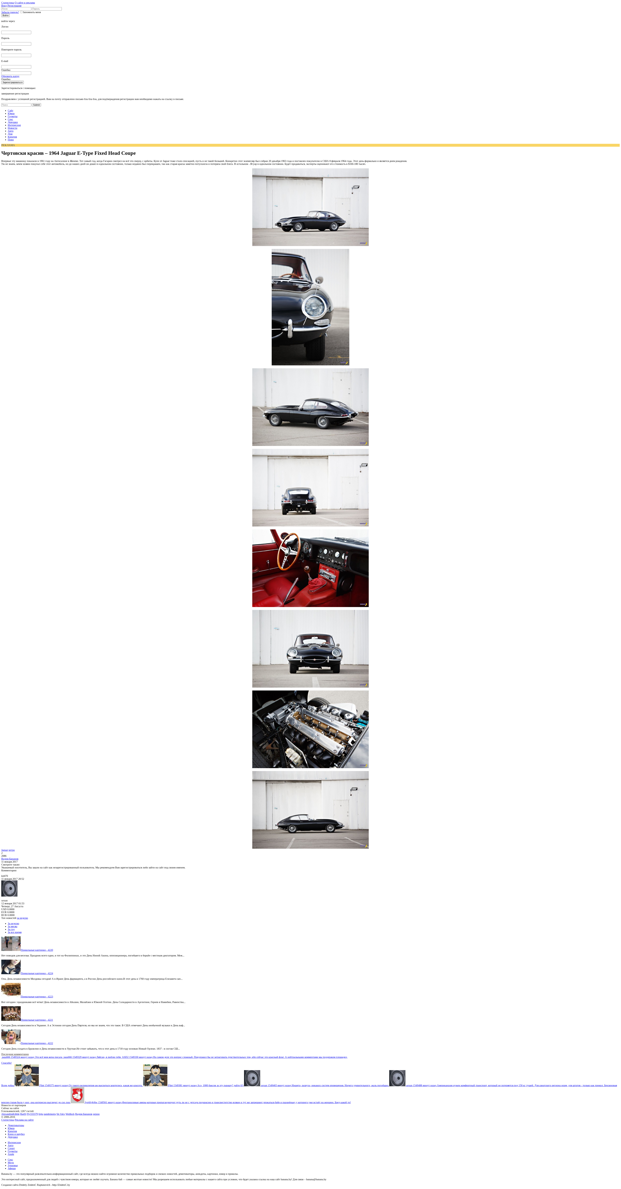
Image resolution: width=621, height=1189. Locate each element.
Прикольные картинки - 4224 (37, 973)
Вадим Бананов (9, 858)
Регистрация (14, 5)
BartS (23, 1114)
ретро (12, 850)
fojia (40, 1114)
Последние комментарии (15, 1054)
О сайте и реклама (25, 2)
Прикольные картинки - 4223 (37, 996)
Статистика (7, 2)
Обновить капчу (10, 76)
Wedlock (70, 1114)
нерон (96, 1114)
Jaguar (4, 850)
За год (11, 929)
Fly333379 (32, 1114)
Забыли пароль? (10, 12)
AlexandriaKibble (10, 1114)
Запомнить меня (32, 12)
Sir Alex (60, 1114)
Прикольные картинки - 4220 (37, 950)
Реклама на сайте (24, 1119)
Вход (4, 5)
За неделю (13, 923)
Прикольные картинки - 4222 (37, 1043)
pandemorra (50, 1114)
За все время (15, 932)
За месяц (12, 926)
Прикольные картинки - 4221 (37, 1020)
